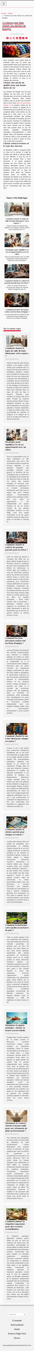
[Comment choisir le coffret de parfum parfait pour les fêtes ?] (17, 271)
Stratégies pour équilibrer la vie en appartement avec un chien (17, 252)
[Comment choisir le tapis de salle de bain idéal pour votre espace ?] (17, 209)
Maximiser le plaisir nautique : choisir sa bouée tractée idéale (15, 1028)
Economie (17, 1320)
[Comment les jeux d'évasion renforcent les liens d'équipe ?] (17, 300)
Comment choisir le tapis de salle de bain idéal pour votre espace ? (17, 221)
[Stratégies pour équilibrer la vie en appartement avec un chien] (17, 240)
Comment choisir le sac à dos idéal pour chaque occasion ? (16, 738)
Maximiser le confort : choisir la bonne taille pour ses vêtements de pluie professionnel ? (16, 1127)
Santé (17, 1329)
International (17, 1325)
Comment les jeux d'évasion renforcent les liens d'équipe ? (15, 640)
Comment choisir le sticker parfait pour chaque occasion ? (15, 832)
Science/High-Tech (17, 1333)
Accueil (3, 13)
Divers (10, 13)
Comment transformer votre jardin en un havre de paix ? (17, 927)
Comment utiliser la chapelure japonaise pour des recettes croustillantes (15, 1225)
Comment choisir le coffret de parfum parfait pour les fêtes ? (16, 547)
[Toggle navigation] (3, 4)
